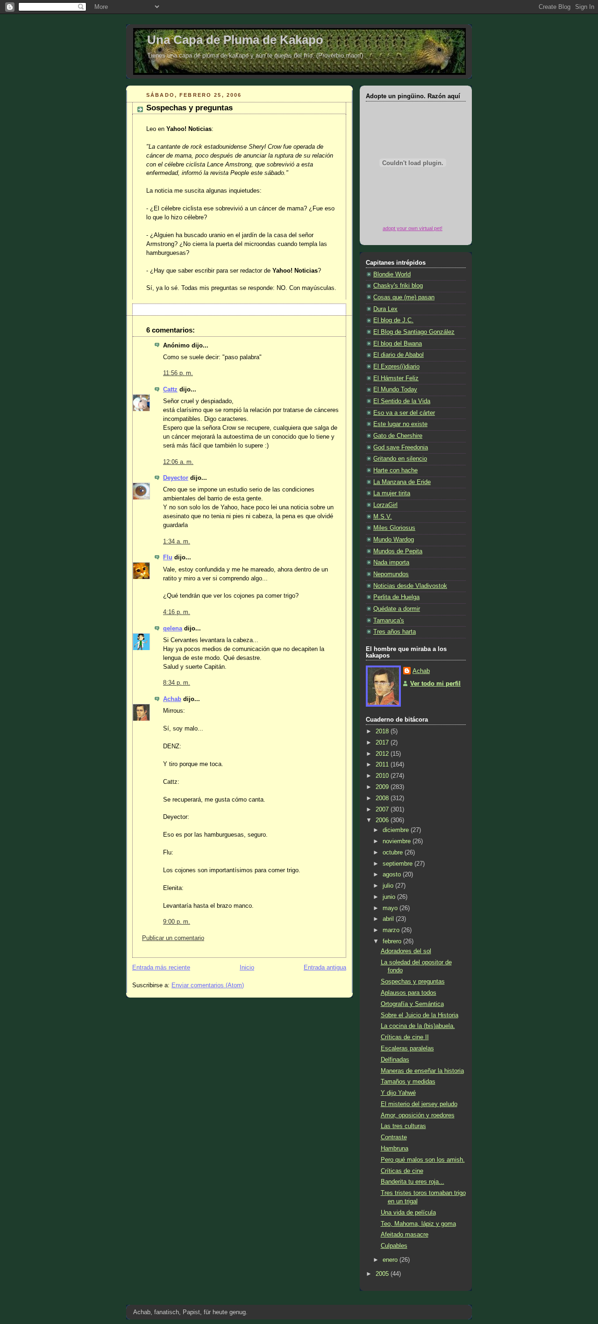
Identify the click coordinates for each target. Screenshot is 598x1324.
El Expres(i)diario (396, 366)
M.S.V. (382, 517)
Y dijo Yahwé (398, 1093)
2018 (383, 731)
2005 (383, 1274)
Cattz (170, 389)
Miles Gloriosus (394, 528)
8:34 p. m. (176, 683)
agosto (393, 874)
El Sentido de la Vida (401, 401)
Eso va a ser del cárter (404, 413)
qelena (172, 628)
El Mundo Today (395, 389)
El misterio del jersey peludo (419, 1104)
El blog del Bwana (397, 343)
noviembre (398, 841)
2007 (383, 809)
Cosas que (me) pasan (403, 297)
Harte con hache (395, 470)
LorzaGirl (385, 505)
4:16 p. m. (176, 612)
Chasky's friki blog (398, 285)
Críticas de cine (402, 1171)
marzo (392, 930)
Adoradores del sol (406, 951)
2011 (383, 764)
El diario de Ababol (398, 355)
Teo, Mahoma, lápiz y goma (418, 1224)
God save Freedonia (400, 447)
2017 (383, 742)
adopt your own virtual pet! (412, 228)
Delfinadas (395, 1059)
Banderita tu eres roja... (412, 1182)
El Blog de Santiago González (414, 332)
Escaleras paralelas (407, 1048)
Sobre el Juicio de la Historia (419, 1015)
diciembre (397, 830)
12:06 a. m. (178, 462)
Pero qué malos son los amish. (423, 1160)
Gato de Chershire (397, 436)
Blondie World (392, 274)
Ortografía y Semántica (412, 1004)
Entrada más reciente (161, 967)
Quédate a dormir (396, 609)
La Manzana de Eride (402, 482)
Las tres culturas (403, 1126)
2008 (383, 798)
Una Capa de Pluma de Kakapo (235, 40)
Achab (172, 699)
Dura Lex (385, 309)
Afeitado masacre (404, 1234)
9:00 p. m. (176, 922)
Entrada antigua (325, 967)
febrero (393, 941)
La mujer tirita (391, 493)
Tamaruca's (388, 620)
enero (391, 1260)
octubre (394, 852)
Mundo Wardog (393, 539)
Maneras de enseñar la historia (422, 1071)
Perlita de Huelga (396, 597)
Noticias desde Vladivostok (410, 586)
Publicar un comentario (173, 938)
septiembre (398, 864)
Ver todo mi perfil (435, 683)
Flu (167, 557)
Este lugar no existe (400, 424)
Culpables (394, 1246)
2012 (383, 754)
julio (389, 886)
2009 (383, 787)
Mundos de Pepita (397, 551)
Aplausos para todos (408, 993)
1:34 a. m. (176, 541)
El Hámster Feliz (396, 378)
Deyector (175, 478)
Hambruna (394, 1148)
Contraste (394, 1137)
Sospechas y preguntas (189, 107)
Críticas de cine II (405, 1037)
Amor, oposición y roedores (418, 1115)
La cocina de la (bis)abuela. (418, 1026)
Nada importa (391, 562)
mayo (391, 908)
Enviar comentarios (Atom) (207, 985)
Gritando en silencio (400, 459)
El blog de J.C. (393, 320)
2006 (383, 820)
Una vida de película (408, 1212)
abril (389, 919)
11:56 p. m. (178, 373)
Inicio (247, 967)
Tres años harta (394, 632)
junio (390, 897)
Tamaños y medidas (408, 1081)
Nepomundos (391, 574)
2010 (383, 776)
